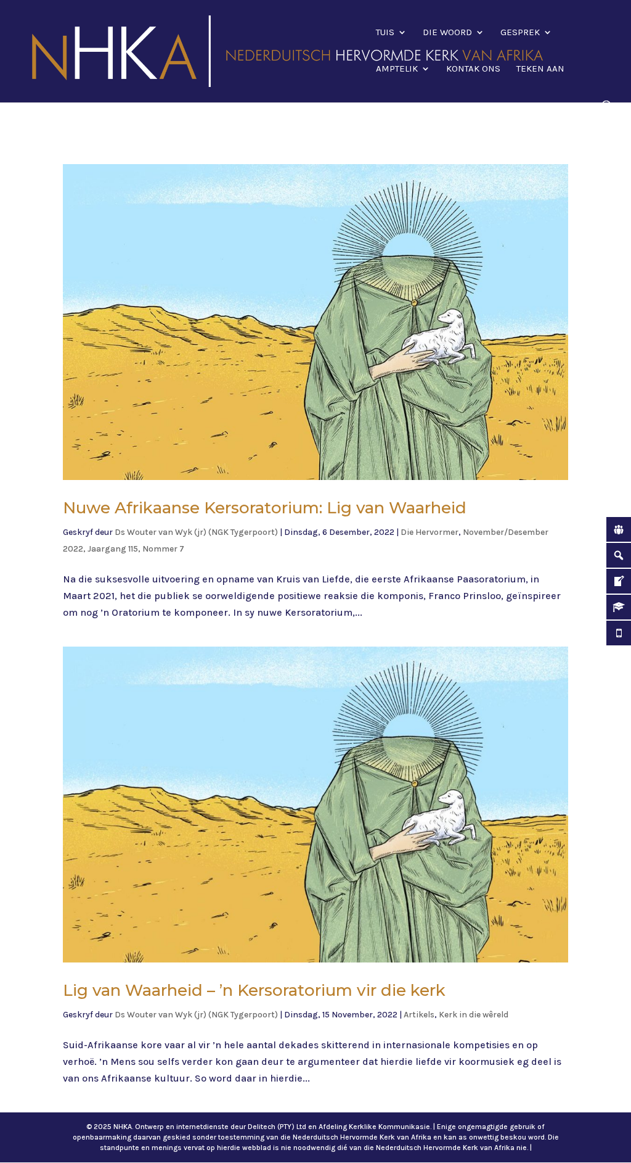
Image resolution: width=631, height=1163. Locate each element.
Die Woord (447, 33)
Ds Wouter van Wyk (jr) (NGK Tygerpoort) (196, 532)
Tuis (385, 33)
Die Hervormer (429, 532)
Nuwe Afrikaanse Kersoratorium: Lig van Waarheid (264, 508)
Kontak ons (473, 69)
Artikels (419, 1014)
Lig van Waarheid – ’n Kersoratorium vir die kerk (254, 990)
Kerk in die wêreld (473, 1014)
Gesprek (520, 33)
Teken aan (540, 69)
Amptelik (397, 69)
